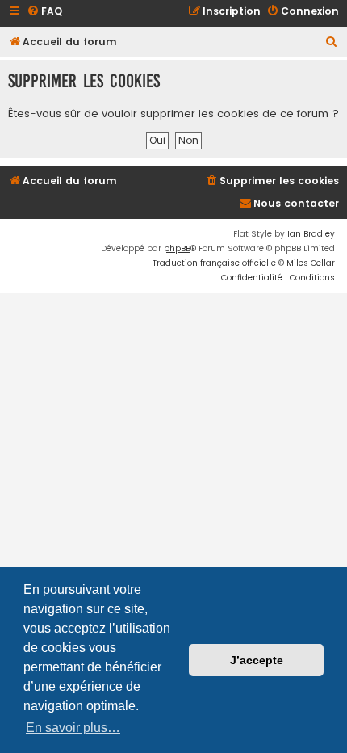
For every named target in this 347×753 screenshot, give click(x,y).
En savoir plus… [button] (73, 727)
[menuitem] (44, 12)
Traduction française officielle (214, 263)
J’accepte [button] (256, 660)
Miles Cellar (310, 263)
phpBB (177, 248)
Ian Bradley (311, 234)
